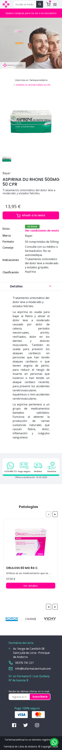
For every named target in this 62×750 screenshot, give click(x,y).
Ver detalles (30, 585)
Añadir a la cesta (33, 215)
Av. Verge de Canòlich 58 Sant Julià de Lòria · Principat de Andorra (31, 653)
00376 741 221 (24, 663)
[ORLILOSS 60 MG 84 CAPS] (30, 543)
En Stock (32, 226)
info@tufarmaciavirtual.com (33, 668)
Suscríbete (40, 696)
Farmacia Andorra (38, 80)
